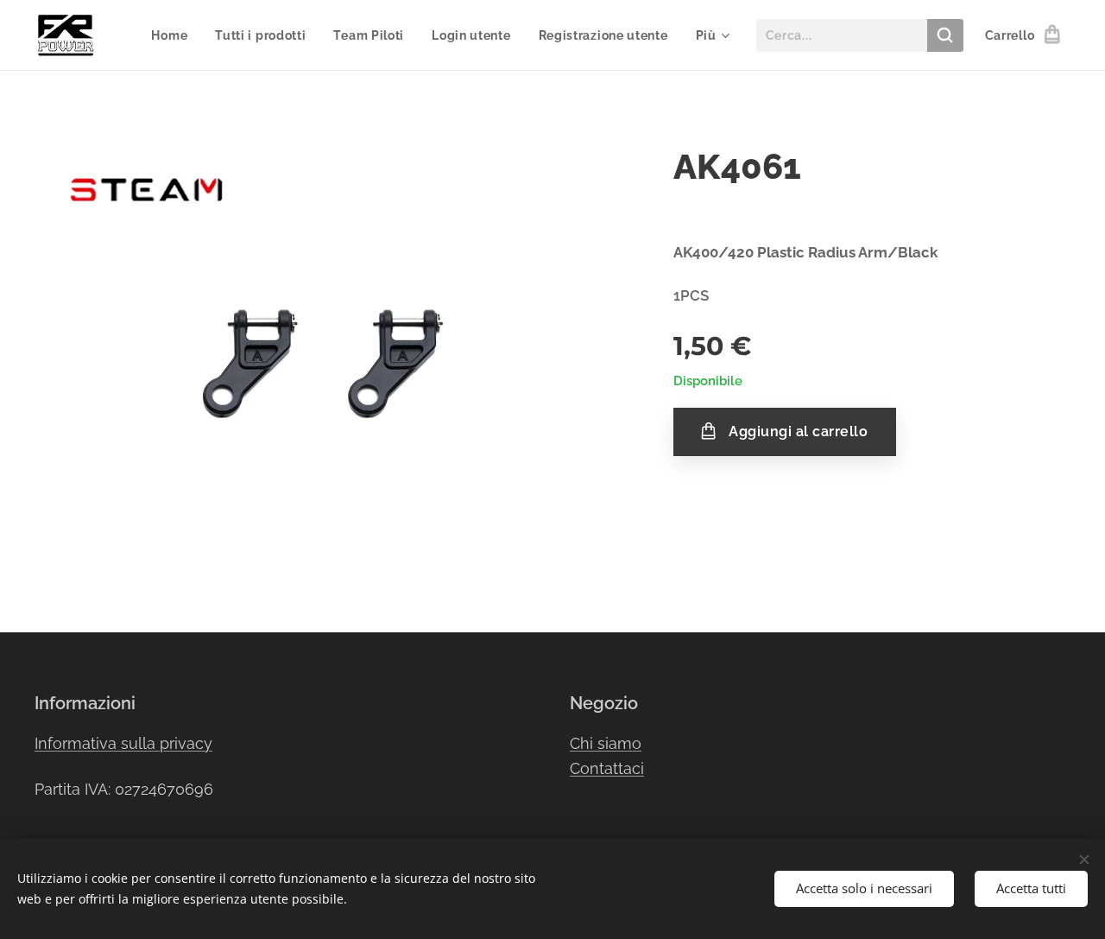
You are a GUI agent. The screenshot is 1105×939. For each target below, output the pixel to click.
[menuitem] (174, 35)
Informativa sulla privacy (123, 743)
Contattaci (607, 768)
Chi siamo (605, 743)
